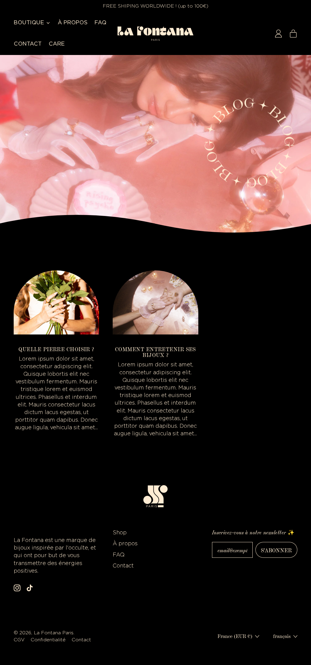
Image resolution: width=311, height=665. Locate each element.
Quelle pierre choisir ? (56, 348)
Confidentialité (49, 639)
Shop (120, 533)
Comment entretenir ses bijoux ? (155, 351)
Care (57, 44)
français (282, 636)
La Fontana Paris (53, 632)
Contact (28, 44)
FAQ (100, 23)
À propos (72, 23)
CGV (20, 639)
